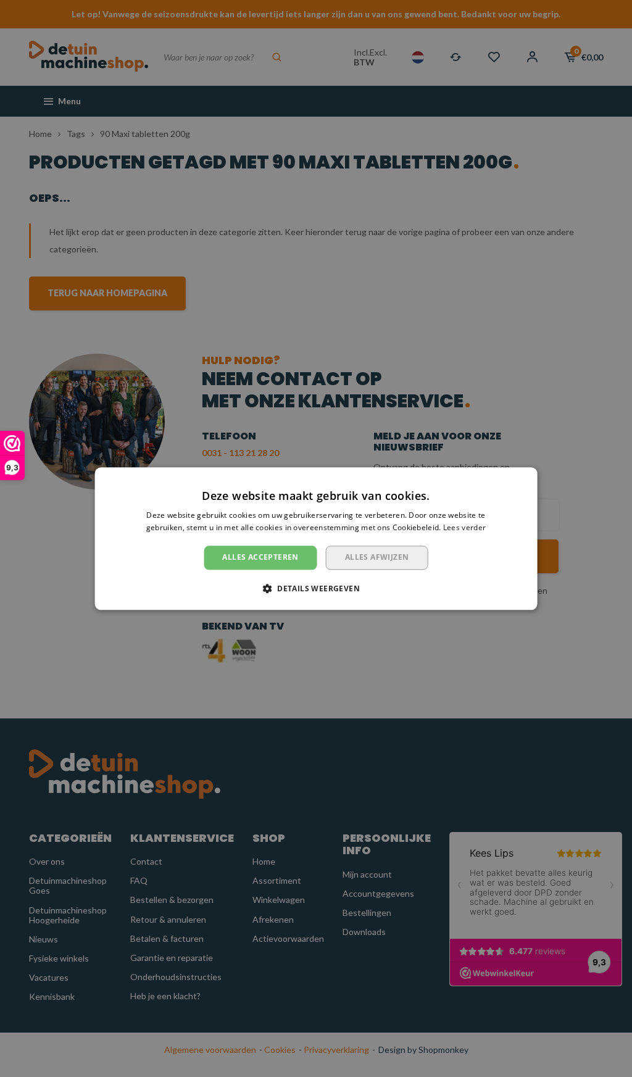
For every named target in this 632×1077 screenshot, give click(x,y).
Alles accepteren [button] (260, 557)
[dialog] (316, 538)
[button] (316, 588)
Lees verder (464, 527)
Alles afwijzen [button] (377, 557)
